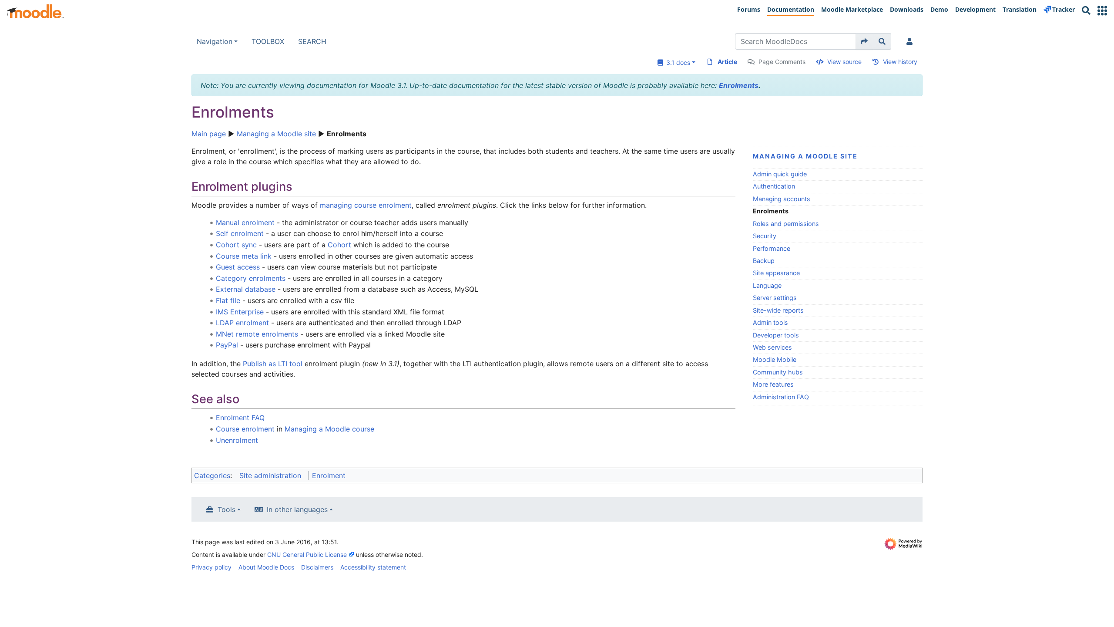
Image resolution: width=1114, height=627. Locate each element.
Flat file (228, 300)
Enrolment (329, 475)
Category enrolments (250, 278)
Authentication (774, 186)
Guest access (238, 267)
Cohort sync (236, 244)
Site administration (270, 475)
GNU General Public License (307, 554)
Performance (771, 248)
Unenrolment (237, 440)
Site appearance (776, 272)
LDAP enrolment (242, 322)
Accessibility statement (373, 567)
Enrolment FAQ (240, 417)
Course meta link (244, 256)
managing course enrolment (366, 205)
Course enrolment (245, 429)
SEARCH (312, 41)
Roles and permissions (786, 223)
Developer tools (776, 335)
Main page (208, 133)
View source (844, 61)
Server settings (775, 297)
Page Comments (781, 61)
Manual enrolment (245, 222)
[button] (1102, 10)
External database (245, 289)
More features (773, 384)
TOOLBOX (268, 41)
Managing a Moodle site (276, 133)
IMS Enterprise (240, 311)
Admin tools (770, 322)
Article (727, 61)
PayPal (227, 344)
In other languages (297, 509)
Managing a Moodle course (329, 429)
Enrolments (738, 85)
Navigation (214, 41)
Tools (226, 509)
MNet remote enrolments (257, 334)
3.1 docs (676, 62)
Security (764, 235)
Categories (212, 475)
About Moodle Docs (266, 567)
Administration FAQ (781, 397)
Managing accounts (781, 198)
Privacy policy (211, 567)
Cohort (339, 244)
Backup (764, 260)
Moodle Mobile (774, 359)
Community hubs (778, 372)
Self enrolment (240, 233)
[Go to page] (864, 41)
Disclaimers (317, 567)
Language (767, 285)
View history (900, 61)
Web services (772, 347)
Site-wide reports (778, 310)
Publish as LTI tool (272, 363)
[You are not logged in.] (911, 41)
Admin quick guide (780, 174)
